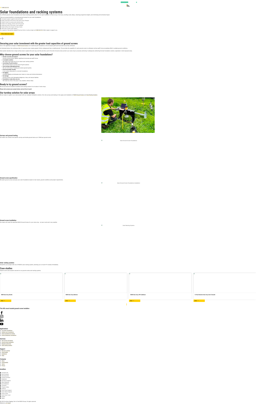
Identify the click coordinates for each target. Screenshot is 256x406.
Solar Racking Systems (91, 95)
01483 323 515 (39, 30)
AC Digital (8, 403)
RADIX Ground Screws (23, 45)
